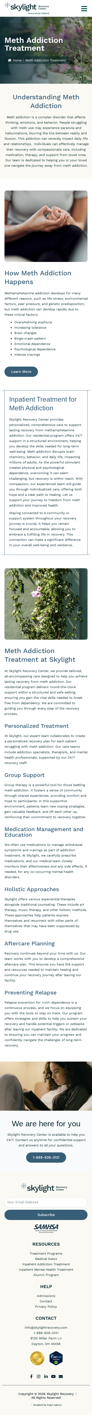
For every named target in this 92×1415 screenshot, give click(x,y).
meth (46, 1002)
